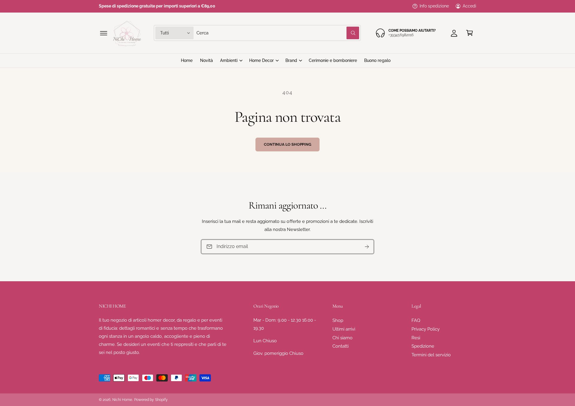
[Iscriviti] (366, 246)
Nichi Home (122, 400)
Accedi (469, 6)
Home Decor (261, 60)
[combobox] (277, 33)
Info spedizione (434, 6)
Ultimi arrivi (343, 329)
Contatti (340, 346)
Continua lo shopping (287, 144)
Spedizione (422, 346)
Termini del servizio (431, 355)
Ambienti (228, 60)
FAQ (415, 320)
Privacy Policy (425, 329)
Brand (291, 60)
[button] (103, 33)
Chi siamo (342, 337)
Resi (415, 337)
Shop (337, 320)
